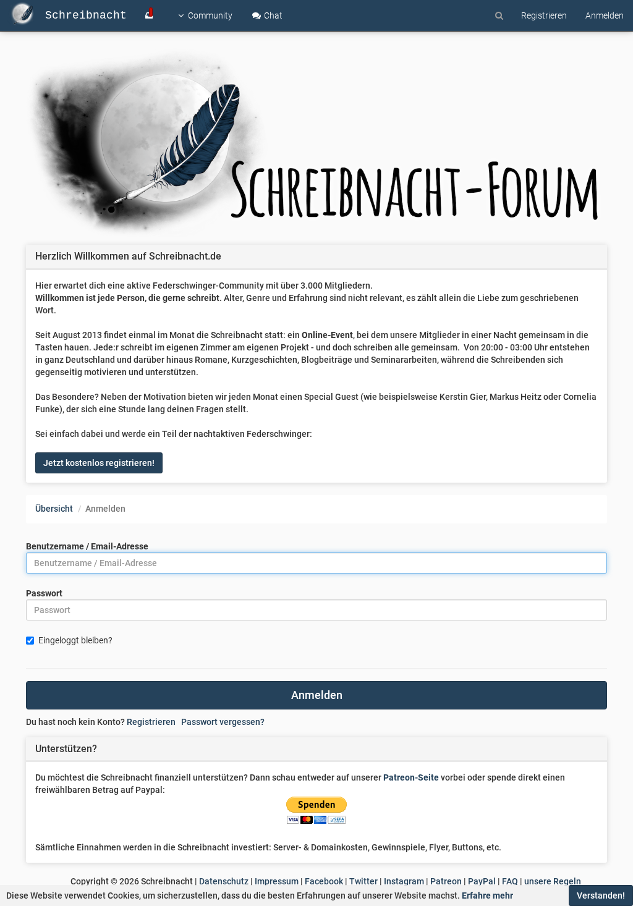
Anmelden (316, 694)
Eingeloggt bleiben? (75, 640)
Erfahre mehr (487, 895)
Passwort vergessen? (223, 722)
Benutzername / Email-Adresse (87, 546)
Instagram (404, 881)
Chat (272, 15)
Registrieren (151, 722)
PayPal (482, 881)
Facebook (324, 881)
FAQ (510, 881)
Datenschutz (224, 881)
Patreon (446, 881)
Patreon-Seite (411, 777)
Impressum (277, 881)
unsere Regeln (552, 881)
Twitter (363, 881)
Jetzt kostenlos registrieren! (99, 463)
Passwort (44, 593)
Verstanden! (601, 895)
